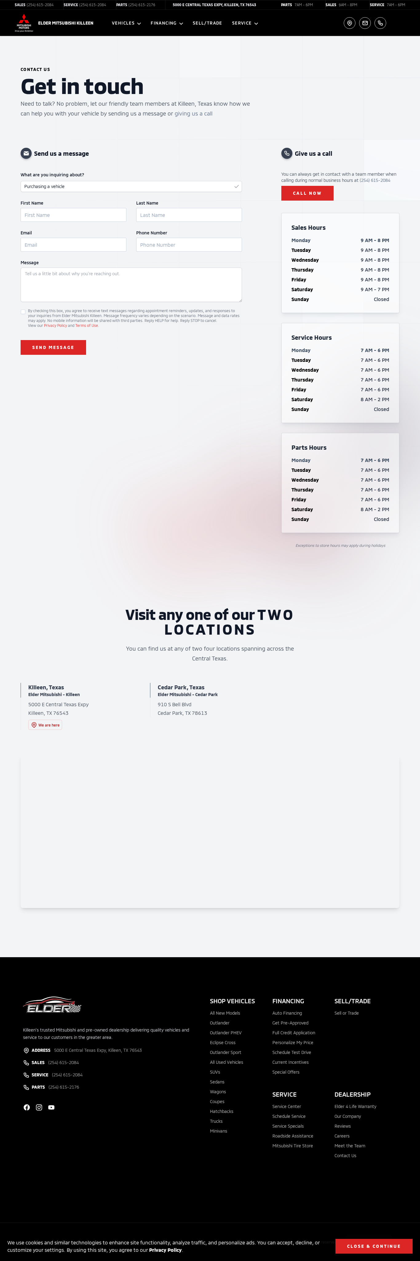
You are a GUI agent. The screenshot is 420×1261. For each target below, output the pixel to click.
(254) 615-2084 (375, 180)
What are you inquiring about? (52, 174)
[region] (210, 831)
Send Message (53, 347)
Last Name (147, 203)
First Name (32, 203)
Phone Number (151, 232)
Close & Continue (374, 1246)
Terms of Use (86, 325)
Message (30, 262)
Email (26, 232)
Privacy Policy (165, 1250)
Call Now (307, 193)
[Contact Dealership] (365, 23)
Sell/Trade (207, 22)
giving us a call (193, 113)
